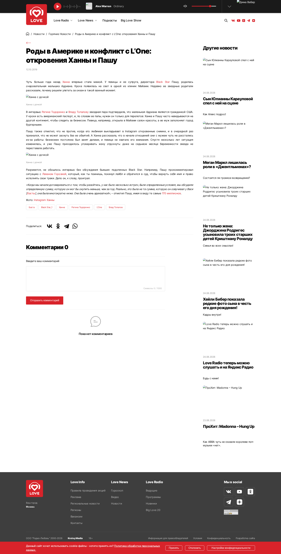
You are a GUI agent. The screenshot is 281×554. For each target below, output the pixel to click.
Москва (30, 506)
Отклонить (194, 548)
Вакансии (76, 516)
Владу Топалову (78, 112)
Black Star (163, 81)
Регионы (76, 510)
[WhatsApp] (75, 226)
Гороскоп (117, 490)
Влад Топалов (115, 207)
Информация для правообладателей (168, 538)
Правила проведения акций (88, 490)
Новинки (151, 503)
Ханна (66, 81)
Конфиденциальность (219, 538)
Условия (197, 538)
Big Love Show (131, 20)
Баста (31, 207)
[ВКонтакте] (50, 226)
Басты (31, 193)
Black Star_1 (46, 207)
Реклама (76, 497)
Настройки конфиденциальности (231, 548)
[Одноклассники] (58, 226)
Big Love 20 (153, 510)
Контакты (76, 523)
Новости (39, 34)
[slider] (210, 6)
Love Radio (61, 20)
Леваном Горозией (54, 174)
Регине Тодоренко (53, 112)
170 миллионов (171, 193)
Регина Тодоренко (81, 207)
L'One (99, 207)
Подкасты (109, 20)
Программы (153, 497)
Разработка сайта (245, 538)
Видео (115, 497)
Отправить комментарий (44, 300)
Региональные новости (85, 503)
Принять (174, 548)
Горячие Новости (60, 34)
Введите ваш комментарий (42, 261)
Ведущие (151, 490)
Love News (85, 20)
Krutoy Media (75, 538)
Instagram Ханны (44, 200)
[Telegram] (66, 226)
